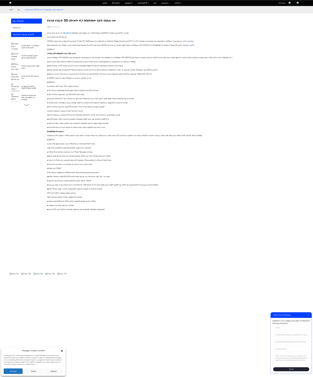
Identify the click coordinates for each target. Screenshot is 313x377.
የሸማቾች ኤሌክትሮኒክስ (162, 288)
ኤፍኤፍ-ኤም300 (117, 295)
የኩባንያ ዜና (17, 28)
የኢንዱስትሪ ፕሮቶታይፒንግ (163, 265)
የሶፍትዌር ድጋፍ (205, 258)
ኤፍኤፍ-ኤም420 (117, 303)
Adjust (53, 371)
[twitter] (39, 273)
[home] (12, 3)
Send (291, 369)
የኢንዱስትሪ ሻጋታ (159, 273)
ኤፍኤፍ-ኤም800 (117, 310)
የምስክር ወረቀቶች (296, 265)
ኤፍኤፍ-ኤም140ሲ (118, 280)
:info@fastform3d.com (116, 334)
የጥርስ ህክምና (158, 258)
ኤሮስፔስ (156, 303)
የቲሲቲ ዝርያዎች (248, 258)
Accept (13, 371)
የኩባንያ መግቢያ (294, 258)
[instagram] (27, 273)
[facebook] (15, 273)
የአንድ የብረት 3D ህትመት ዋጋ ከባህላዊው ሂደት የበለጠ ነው (44, 10)
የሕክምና (155, 295)
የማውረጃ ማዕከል (206, 265)
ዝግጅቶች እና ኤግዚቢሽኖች (252, 273)
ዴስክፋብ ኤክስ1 (116, 265)
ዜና (19, 10)
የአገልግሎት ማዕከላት (208, 280)
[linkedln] (51, 273)
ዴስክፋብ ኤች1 (116, 258)
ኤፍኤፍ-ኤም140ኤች (119, 273)
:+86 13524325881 (113, 326)
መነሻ (11, 10)
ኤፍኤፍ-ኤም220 (117, 288)
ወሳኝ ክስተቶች (294, 273)
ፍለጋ (84, 258)
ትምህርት (156, 280)
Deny (33, 371)
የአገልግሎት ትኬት (206, 273)
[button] (62, 350)
